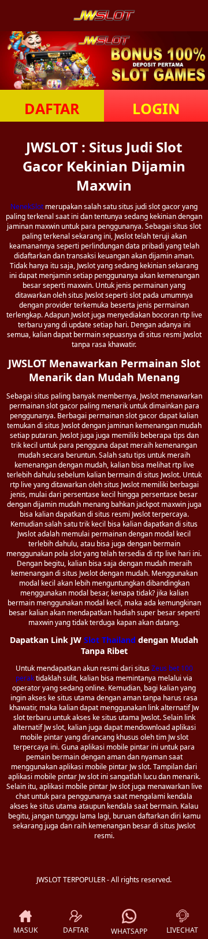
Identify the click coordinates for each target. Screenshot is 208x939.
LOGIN (156, 108)
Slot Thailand (110, 639)
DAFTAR (52, 108)
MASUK (25, 930)
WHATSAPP (129, 931)
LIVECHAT (182, 930)
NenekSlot (26, 206)
